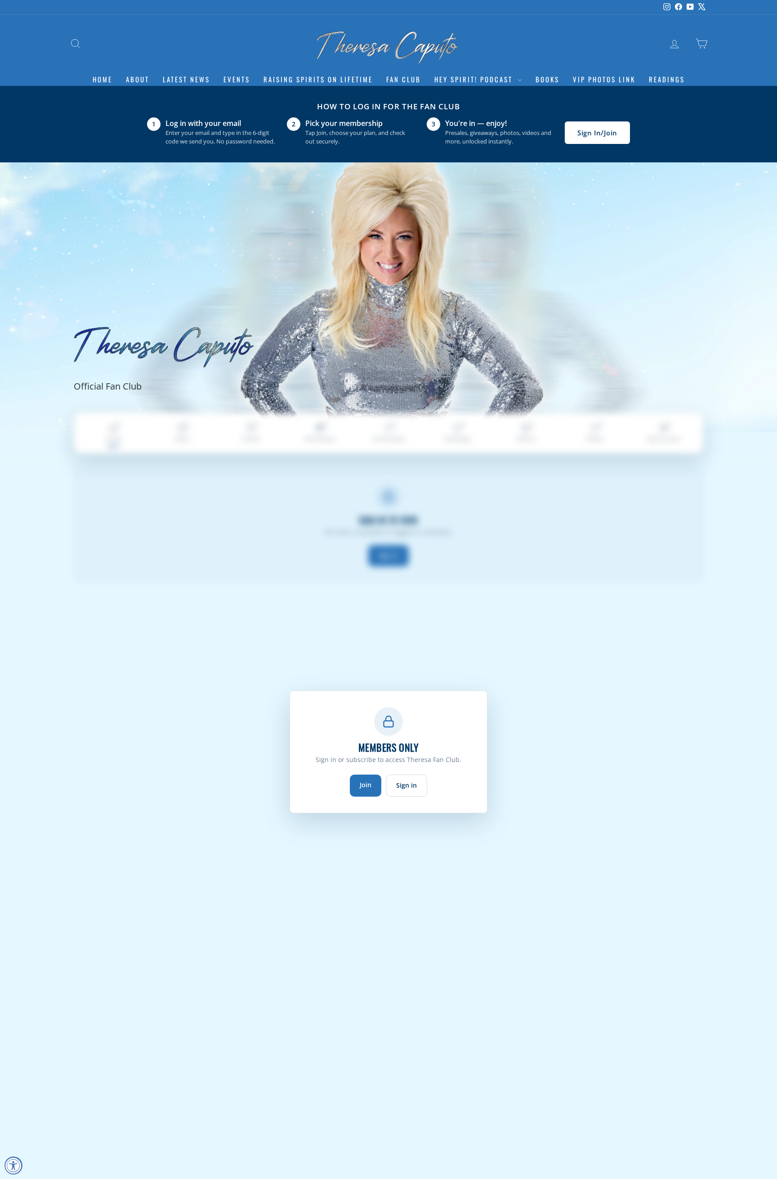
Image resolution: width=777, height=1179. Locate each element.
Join (365, 784)
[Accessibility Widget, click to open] (13, 1166)
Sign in (406, 785)
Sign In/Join (597, 132)
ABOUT (137, 79)
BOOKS (547, 79)
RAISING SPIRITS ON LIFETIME (318, 79)
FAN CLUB (403, 79)
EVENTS (236, 79)
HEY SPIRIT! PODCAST (474, 79)
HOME (102, 79)
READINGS (667, 79)
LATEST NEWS (186, 79)
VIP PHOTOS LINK (604, 79)
